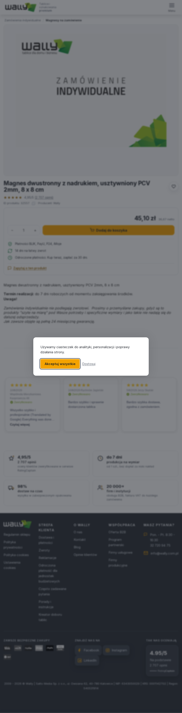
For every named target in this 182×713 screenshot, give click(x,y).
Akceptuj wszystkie (60, 364)
